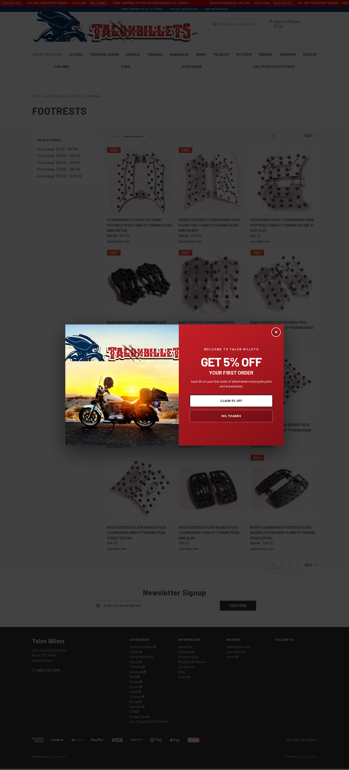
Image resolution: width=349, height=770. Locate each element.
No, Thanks (231, 416)
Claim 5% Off (231, 401)
